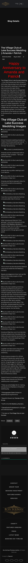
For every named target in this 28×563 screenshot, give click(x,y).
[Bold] (2, 453)
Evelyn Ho (14, 385)
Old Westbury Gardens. (16, 404)
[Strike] (7, 453)
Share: (3, 421)
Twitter (17, 420)
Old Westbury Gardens (14, 224)
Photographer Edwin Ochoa (10, 392)
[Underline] (6, 453)
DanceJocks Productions (10, 407)
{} (17, 453)
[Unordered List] (11, 453)
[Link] (16, 453)
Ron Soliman (6, 57)
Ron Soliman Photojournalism (11, 550)
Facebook (9, 420)
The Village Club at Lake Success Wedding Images (14, 123)
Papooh (10, 556)
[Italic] (4, 453)
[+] (19, 453)
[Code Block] (14, 453)
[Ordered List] (9, 453)
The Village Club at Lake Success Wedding (14, 80)
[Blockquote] (13, 453)
